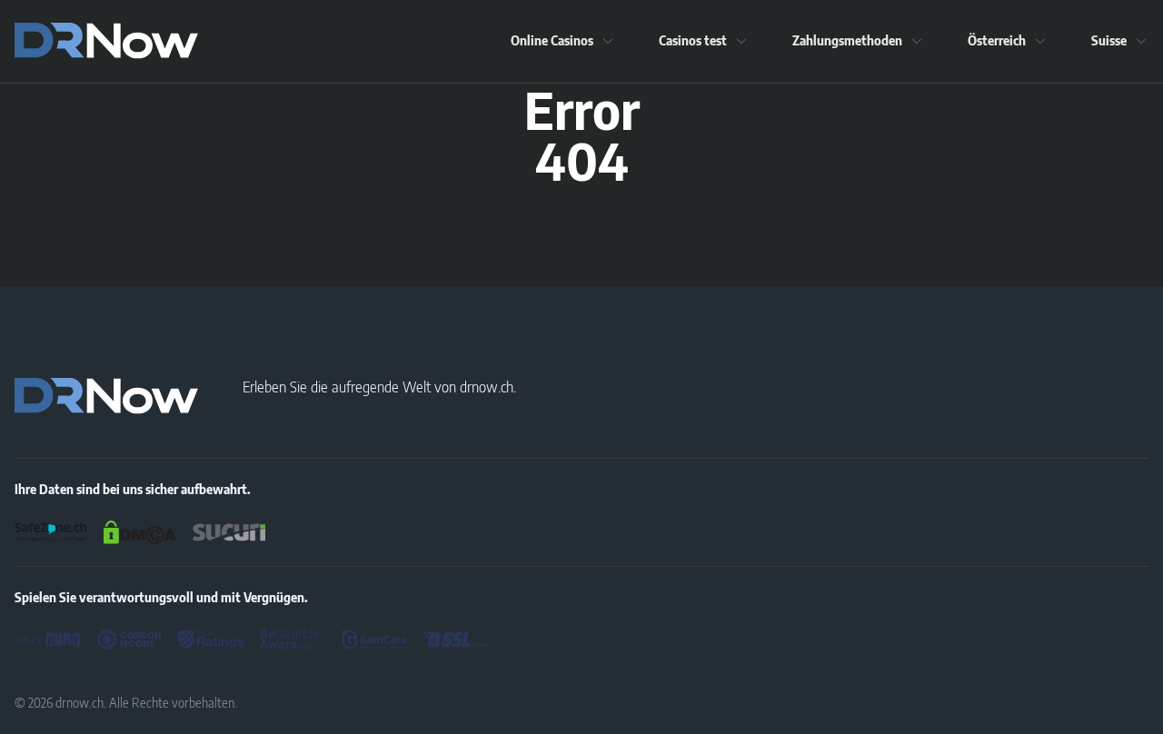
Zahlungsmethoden (847, 40)
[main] (107, 41)
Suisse (1109, 40)
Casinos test (693, 40)
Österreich (997, 40)
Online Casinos (552, 40)
